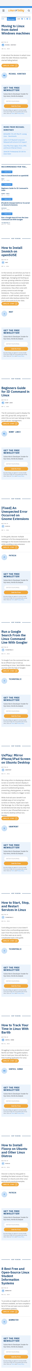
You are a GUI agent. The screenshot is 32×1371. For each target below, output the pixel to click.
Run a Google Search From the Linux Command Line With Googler (14, 219)
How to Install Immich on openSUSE (15, 176)
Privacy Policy (20, 113)
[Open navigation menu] (3, 10)
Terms (13, 113)
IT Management (11, 19)
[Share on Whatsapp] (30, 19)
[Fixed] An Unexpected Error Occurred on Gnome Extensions (15, 204)
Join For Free (16, 106)
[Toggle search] (29, 10)
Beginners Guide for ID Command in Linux (14, 189)
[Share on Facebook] (22, 19)
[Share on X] (24, 19)
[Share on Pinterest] (27, 19)
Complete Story (8, 65)
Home (2, 19)
